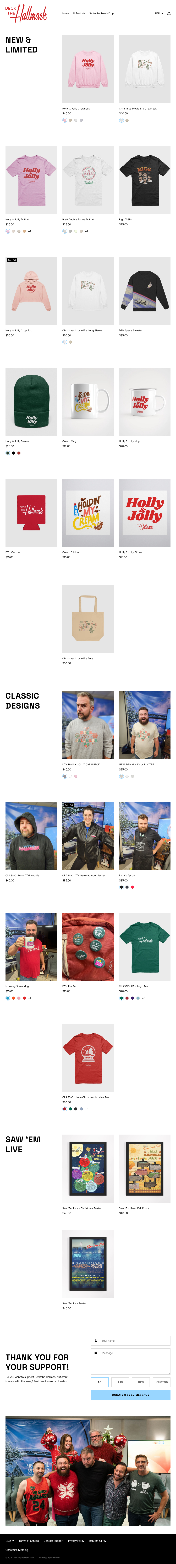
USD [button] (157, 13)
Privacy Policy (76, 1540)
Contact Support (53, 1540)
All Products (79, 13)
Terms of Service (29, 1540)
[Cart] (168, 13)
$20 (141, 1382)
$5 (100, 1382)
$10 (120, 1382)
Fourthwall (54, 1557)
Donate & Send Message (130, 1395)
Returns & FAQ (97, 1540)
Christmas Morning (17, 1550)
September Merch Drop (101, 13)
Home (65, 13)
